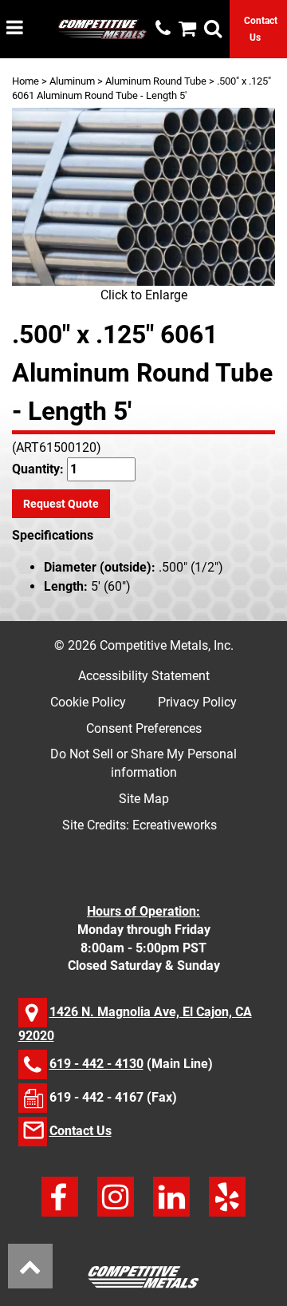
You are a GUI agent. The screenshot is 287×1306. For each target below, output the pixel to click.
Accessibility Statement (144, 675)
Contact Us (80, 1130)
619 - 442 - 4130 (96, 1063)
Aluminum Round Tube (155, 81)
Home (25, 81)
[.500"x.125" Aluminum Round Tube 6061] (143, 197)
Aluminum (72, 81)
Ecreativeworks (174, 825)
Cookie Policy (88, 702)
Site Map (144, 798)
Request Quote (61, 503)
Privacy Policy (197, 702)
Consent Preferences (144, 728)
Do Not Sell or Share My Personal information (143, 763)
